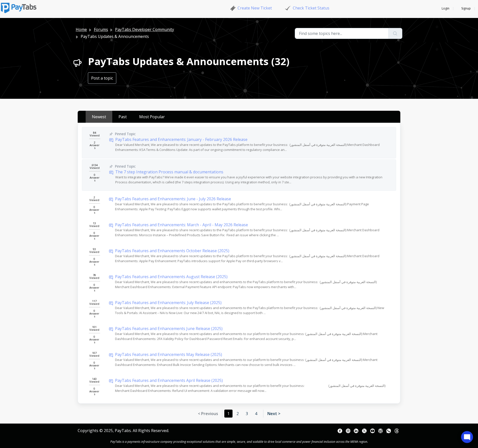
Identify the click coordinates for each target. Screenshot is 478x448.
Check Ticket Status (311, 8)
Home (81, 29)
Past (123, 116)
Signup (466, 8)
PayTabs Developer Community (144, 29)
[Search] (395, 33)
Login (445, 8)
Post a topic (102, 78)
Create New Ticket (255, 8)
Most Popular (152, 116)
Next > (273, 413)
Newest (99, 116)
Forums (101, 29)
